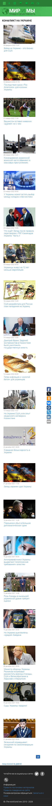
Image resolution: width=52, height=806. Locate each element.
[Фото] (32, 3)
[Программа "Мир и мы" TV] (38, 3)
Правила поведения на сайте (16, 790)
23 (29, 757)
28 (5, 758)
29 (9, 758)
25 (38, 757)
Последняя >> (18, 758)
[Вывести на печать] (21, 3)
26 (42, 757)
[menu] (4, 3)
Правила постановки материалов (18, 787)
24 (33, 757)
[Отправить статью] (15, 3)
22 (24, 757)
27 (47, 757)
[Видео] (27, 3)
